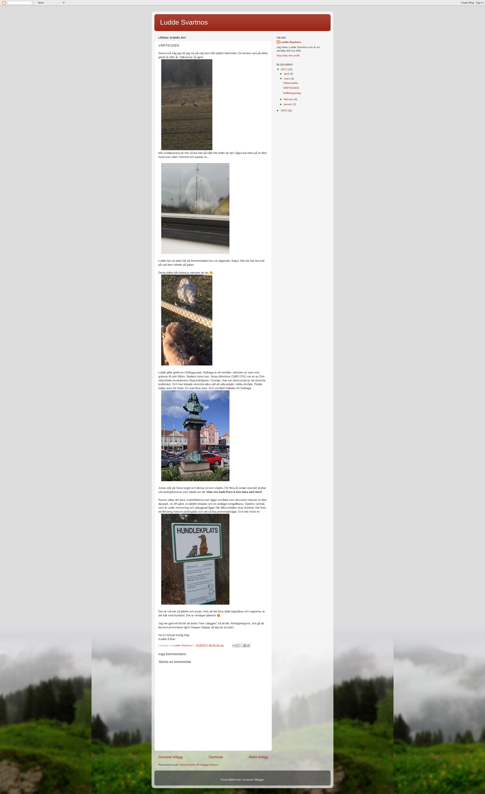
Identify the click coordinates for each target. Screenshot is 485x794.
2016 (284, 110)
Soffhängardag (292, 93)
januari (288, 104)
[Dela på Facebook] (245, 645)
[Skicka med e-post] (234, 645)
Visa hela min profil (288, 55)
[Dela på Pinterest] (248, 645)
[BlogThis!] (238, 645)
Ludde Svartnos (184, 22)
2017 (284, 69)
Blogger (259, 779)
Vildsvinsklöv (290, 83)
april (287, 73)
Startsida (216, 757)
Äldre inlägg (258, 757)
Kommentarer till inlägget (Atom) (198, 764)
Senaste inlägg (170, 757)
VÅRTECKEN (291, 88)
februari (289, 99)
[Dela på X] (241, 645)
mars (287, 78)
